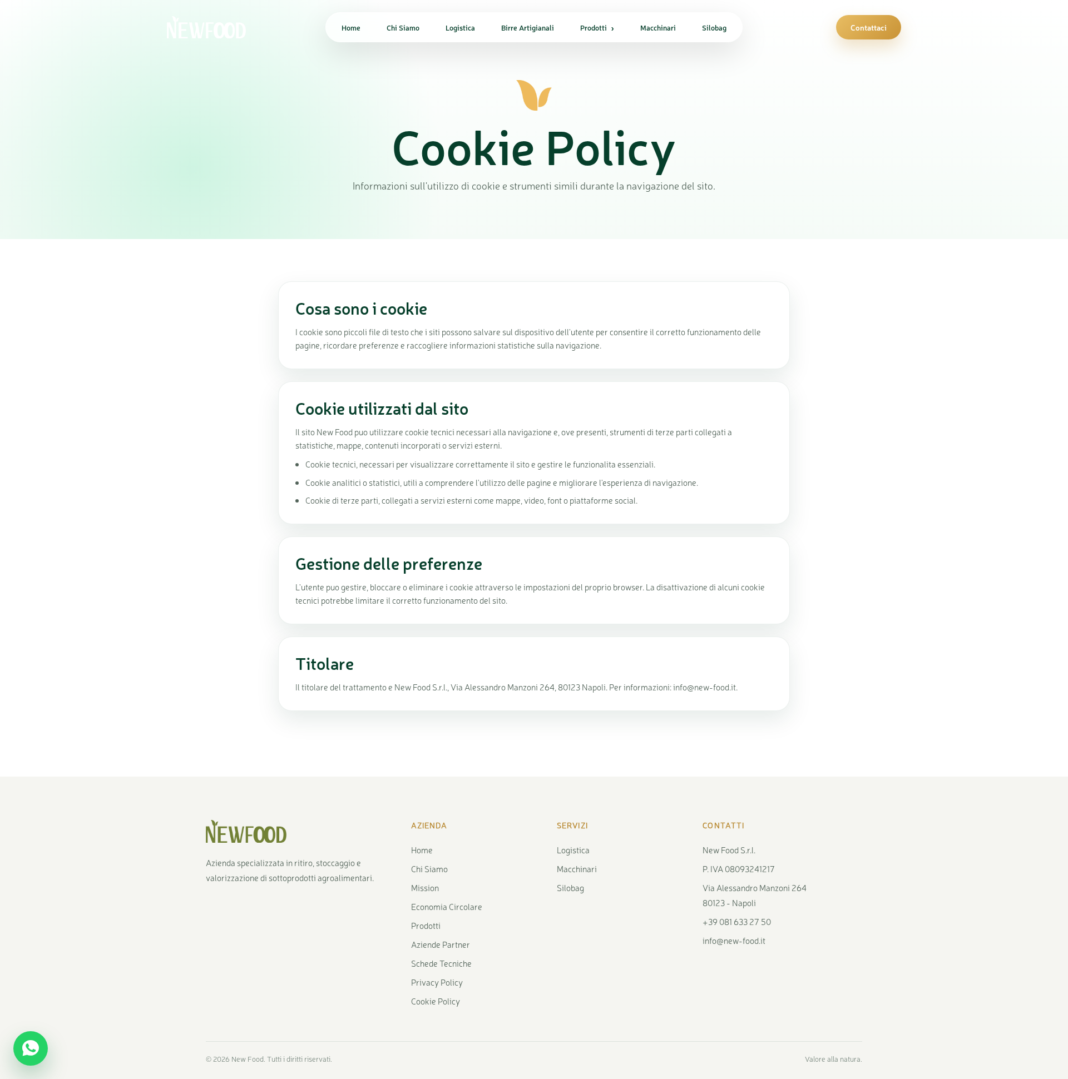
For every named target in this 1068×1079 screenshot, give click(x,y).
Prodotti (597, 27)
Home (351, 27)
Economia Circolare (446, 906)
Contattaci (869, 27)
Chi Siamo (403, 27)
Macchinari (658, 27)
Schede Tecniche (441, 963)
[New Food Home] (217, 27)
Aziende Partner (440, 944)
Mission (425, 887)
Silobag (714, 27)
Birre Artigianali (527, 27)
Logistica (460, 27)
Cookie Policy (435, 1001)
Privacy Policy (437, 982)
